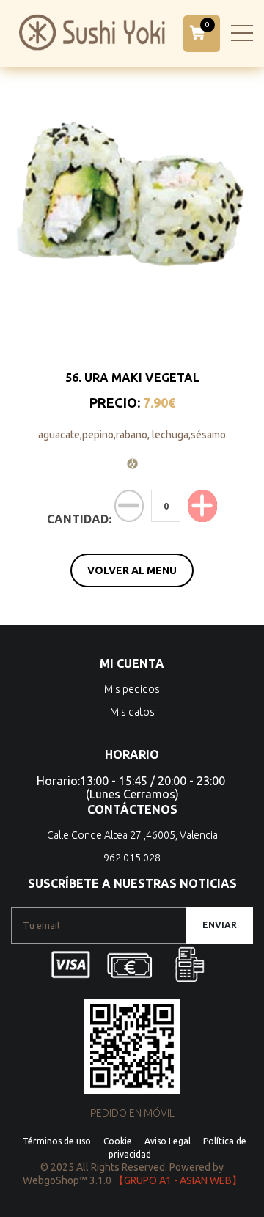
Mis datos (132, 712)
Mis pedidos (132, 689)
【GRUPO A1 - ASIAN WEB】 (178, 1180)
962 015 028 (132, 858)
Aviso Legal (167, 1141)
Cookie (117, 1141)
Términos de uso (57, 1141)
